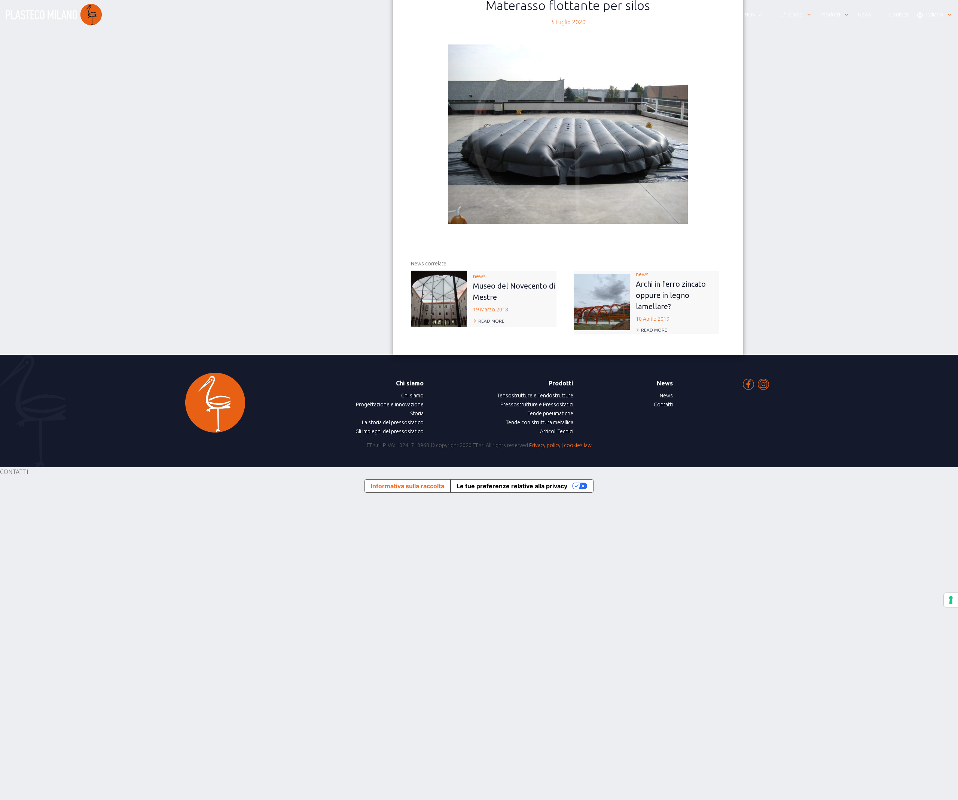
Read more (491, 321)
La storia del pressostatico (393, 422)
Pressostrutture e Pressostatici (536, 404)
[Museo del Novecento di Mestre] (439, 298)
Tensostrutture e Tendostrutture (535, 396)
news (514, 293)
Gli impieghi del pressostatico (390, 431)
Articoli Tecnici (556, 431)
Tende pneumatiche (550, 413)
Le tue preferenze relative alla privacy (512, 486)
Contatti (663, 404)
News (666, 396)
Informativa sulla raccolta (407, 486)
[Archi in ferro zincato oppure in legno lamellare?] (602, 301)
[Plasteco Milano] (54, 14)
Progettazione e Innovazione (390, 404)
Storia (417, 413)
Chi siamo (412, 396)
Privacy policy (545, 445)
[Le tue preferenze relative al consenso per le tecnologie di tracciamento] (951, 600)
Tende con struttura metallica (539, 422)
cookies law (578, 445)
